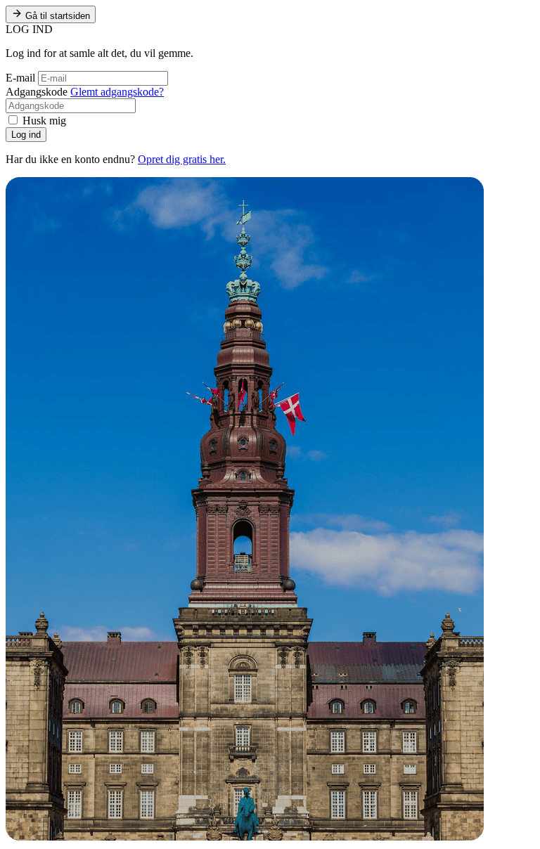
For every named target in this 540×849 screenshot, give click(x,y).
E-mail (20, 78)
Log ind (26, 134)
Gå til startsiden (56, 16)
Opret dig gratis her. (182, 159)
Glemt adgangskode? (117, 92)
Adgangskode (37, 92)
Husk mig (43, 121)
